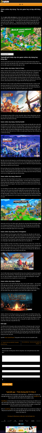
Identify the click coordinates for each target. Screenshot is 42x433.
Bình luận (4, 354)
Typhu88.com (37, 396)
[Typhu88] (6, 1)
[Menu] (20, 4)
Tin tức (2, 7)
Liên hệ (27, 416)
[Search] (22, 4)
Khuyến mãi (32, 416)
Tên (3, 363)
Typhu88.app (4, 401)
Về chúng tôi (10, 416)
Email (3, 369)
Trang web (4, 374)
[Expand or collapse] (12, 54)
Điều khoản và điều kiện (19, 416)
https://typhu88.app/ (9, 337)
